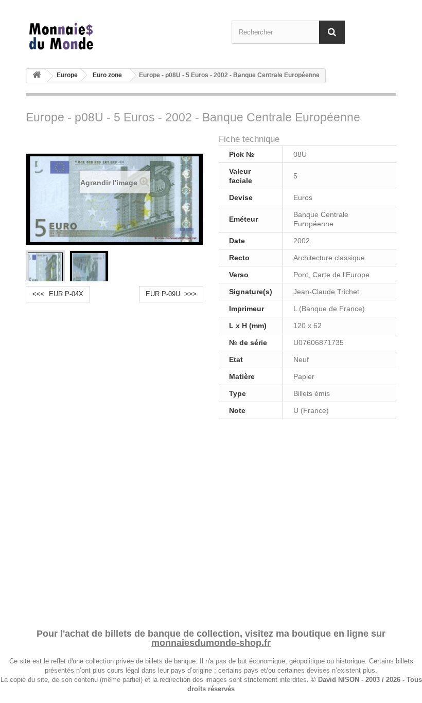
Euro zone (107, 75)
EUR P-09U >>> (171, 294)
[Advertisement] (211, 522)
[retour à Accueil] (36, 76)
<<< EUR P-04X (57, 294)
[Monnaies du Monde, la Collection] (82, 37)
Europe (67, 75)
